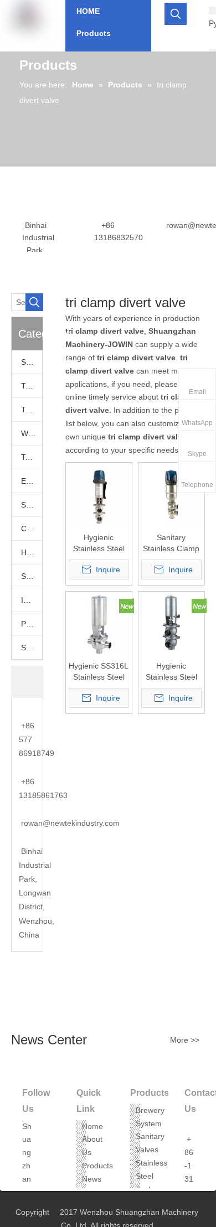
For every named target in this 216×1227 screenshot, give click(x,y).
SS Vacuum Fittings (31, 504)
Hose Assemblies (31, 552)
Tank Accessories (31, 457)
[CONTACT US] (27, 682)
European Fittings (31, 481)
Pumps (31, 623)
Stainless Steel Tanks (151, 1176)
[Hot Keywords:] (175, 14)
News (91, 1178)
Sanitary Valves (31, 362)
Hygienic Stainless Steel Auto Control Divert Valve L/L (171, 671)
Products (97, 1165)
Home (92, 1126)
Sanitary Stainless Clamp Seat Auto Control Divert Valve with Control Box (171, 543)
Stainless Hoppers (31, 576)
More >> (184, 1040)
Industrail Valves (31, 600)
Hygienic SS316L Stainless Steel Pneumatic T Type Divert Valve (98, 671)
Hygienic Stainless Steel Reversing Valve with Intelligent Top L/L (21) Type (98, 543)
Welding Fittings (31, 433)
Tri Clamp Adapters (31, 385)
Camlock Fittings (31, 528)
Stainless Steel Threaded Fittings (31, 647)
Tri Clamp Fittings (31, 409)
